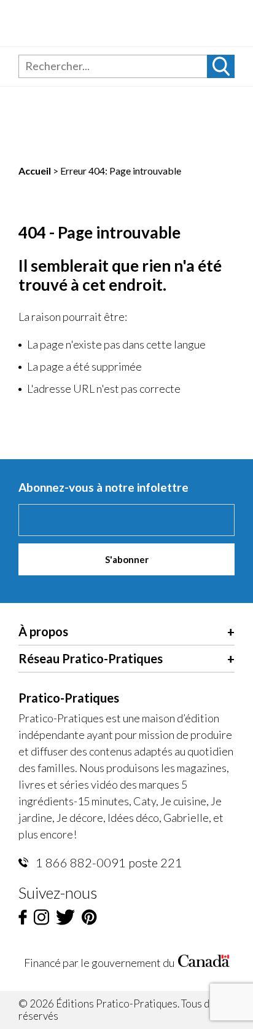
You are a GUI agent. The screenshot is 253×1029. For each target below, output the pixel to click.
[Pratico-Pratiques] (105, 23)
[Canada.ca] (204, 963)
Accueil (34, 170)
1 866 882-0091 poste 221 (107, 862)
